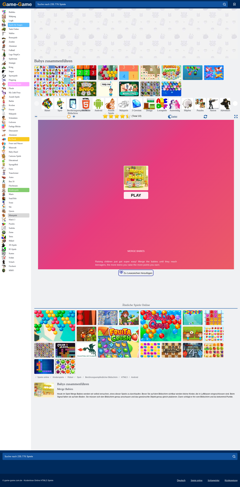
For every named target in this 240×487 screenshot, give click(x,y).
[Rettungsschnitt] (108, 89)
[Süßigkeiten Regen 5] (150, 350)
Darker (174, 116)
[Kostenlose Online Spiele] (17, 4)
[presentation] (36, 103)
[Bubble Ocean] (192, 72)
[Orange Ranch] (192, 334)
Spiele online (43, 377)
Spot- (79, 377)
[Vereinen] (86, 72)
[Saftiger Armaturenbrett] (214, 350)
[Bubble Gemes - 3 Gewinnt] (160, 325)
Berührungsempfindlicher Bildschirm (101, 377)
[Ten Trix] (44, 366)
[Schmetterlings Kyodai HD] (44, 350)
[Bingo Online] (86, 89)
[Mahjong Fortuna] (108, 317)
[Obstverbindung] (54, 80)
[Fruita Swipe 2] (171, 72)
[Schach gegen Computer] (171, 350)
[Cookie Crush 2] (214, 334)
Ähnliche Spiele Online (136, 305)
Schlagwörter (213, 480)
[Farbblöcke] (65, 350)
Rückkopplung (231, 480)
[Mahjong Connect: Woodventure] (150, 72)
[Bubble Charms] (192, 317)
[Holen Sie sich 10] (129, 72)
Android (134, 377)
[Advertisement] (85, 33)
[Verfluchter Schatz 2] (86, 334)
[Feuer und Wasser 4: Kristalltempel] (192, 350)
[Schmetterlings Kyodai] (150, 89)
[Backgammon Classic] (86, 317)
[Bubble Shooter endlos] (54, 325)
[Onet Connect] (65, 366)
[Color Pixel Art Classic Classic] (86, 350)
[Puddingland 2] (214, 317)
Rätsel (70, 377)
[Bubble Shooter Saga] (108, 72)
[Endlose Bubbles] (171, 89)
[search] (224, 4)
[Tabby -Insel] (129, 317)
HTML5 (124, 377)
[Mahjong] (129, 89)
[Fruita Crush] (118, 342)
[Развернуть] (236, 116)
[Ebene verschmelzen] (214, 72)
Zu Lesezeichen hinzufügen (137, 273)
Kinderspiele (58, 377)
